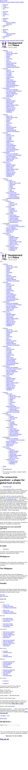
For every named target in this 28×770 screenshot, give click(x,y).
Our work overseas (7, 618)
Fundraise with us (10, 109)
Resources (5, 4)
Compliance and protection (12, 67)
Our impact (9, 72)
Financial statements (11, 65)
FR (4, 9)
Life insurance (9, 103)
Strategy (8, 56)
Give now (8, 99)
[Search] (19, 725)
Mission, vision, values (11, 53)
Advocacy (5, 666)
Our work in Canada (8, 619)
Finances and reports (11, 63)
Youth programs (10, 77)
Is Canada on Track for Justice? (14, 91)
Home (4, 466)
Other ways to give (11, 107)
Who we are (9, 51)
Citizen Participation (11, 81)
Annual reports (10, 64)
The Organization (7, 667)
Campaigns (9, 75)
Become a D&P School (12, 93)
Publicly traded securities (12, 105)
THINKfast (9, 112)
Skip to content (3, 0)
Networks (8, 61)
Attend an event (10, 95)
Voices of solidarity (11, 22)
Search (1, 725)
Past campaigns (7, 664)
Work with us (9, 96)
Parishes (8, 78)
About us (5, 50)
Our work (5, 68)
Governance (9, 58)
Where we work (10, 71)
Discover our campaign (9, 631)
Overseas (8, 70)
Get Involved (6, 88)
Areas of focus (9, 79)
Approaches (9, 54)
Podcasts (5, 21)
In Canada (8, 74)
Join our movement (11, 92)
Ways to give (6, 98)
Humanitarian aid (10, 86)
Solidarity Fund (10, 106)
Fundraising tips (10, 110)
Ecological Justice (10, 82)
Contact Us (6, 7)
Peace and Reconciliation (12, 85)
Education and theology (9, 661)
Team (7, 60)
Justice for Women (10, 84)
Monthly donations (10, 100)
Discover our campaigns (12, 89)
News (4, 6)
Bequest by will (10, 102)
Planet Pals (9, 24)
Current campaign (7, 663)
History (8, 57)
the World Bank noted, (11, 499)
